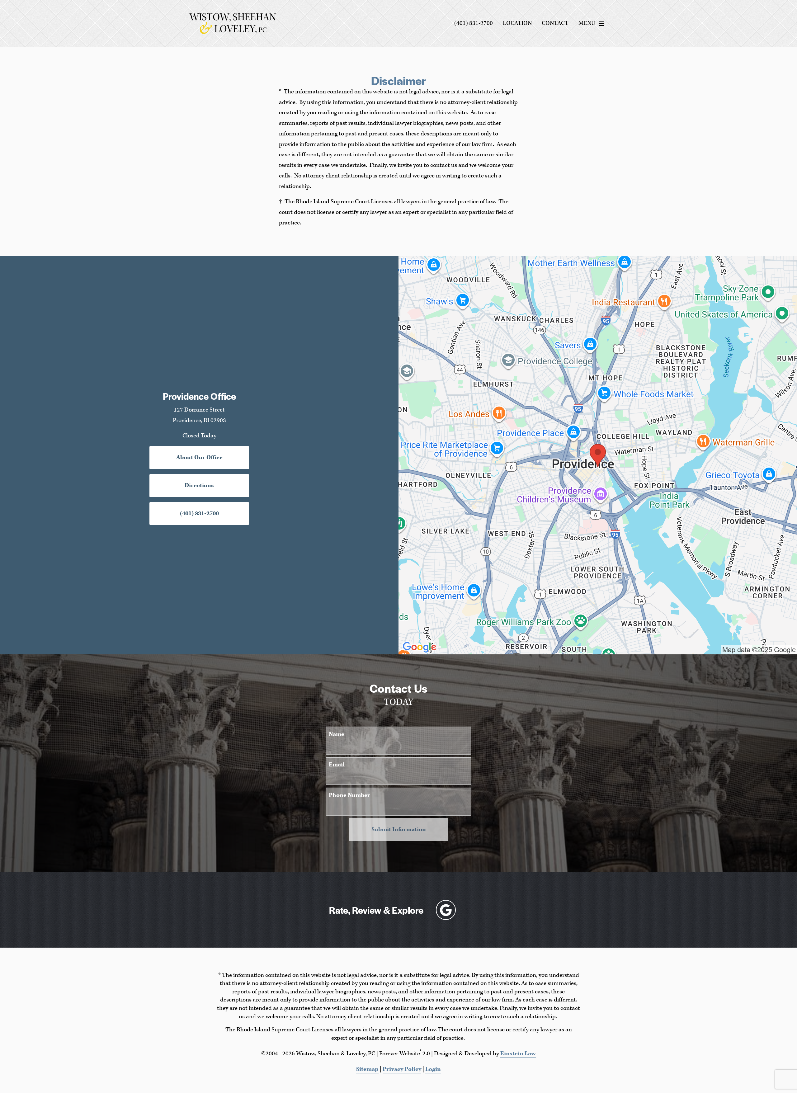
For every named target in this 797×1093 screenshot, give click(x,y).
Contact (555, 23)
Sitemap (367, 1069)
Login (433, 1069)
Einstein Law (518, 1054)
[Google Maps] (446, 910)
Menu (586, 23)
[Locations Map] (597, 455)
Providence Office (199, 396)
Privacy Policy (402, 1069)
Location (517, 23)
